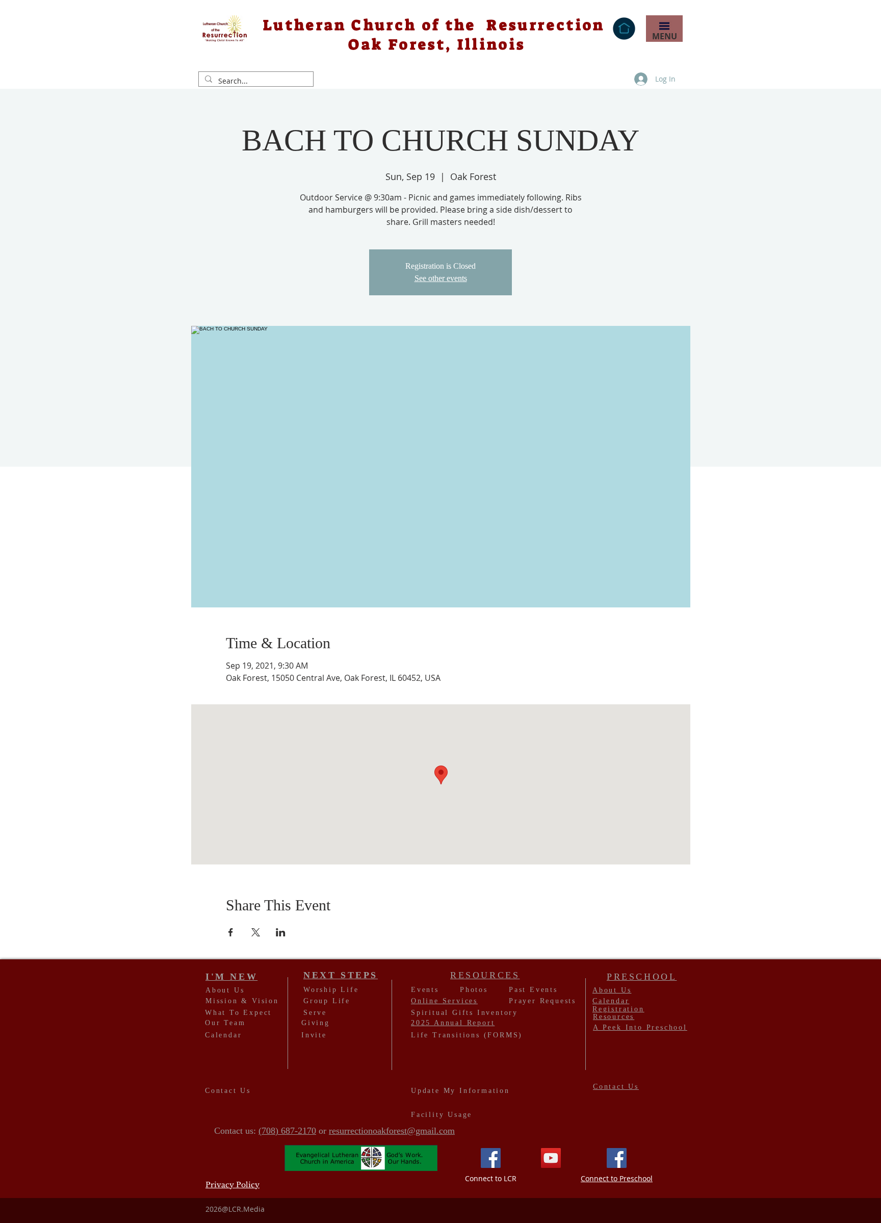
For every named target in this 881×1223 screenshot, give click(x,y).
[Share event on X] (256, 932)
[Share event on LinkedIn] (281, 932)
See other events (440, 278)
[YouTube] (551, 1158)
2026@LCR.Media (235, 1209)
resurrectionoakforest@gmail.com (392, 1131)
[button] (664, 26)
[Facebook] (491, 1158)
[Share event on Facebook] (231, 932)
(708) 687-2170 (287, 1131)
